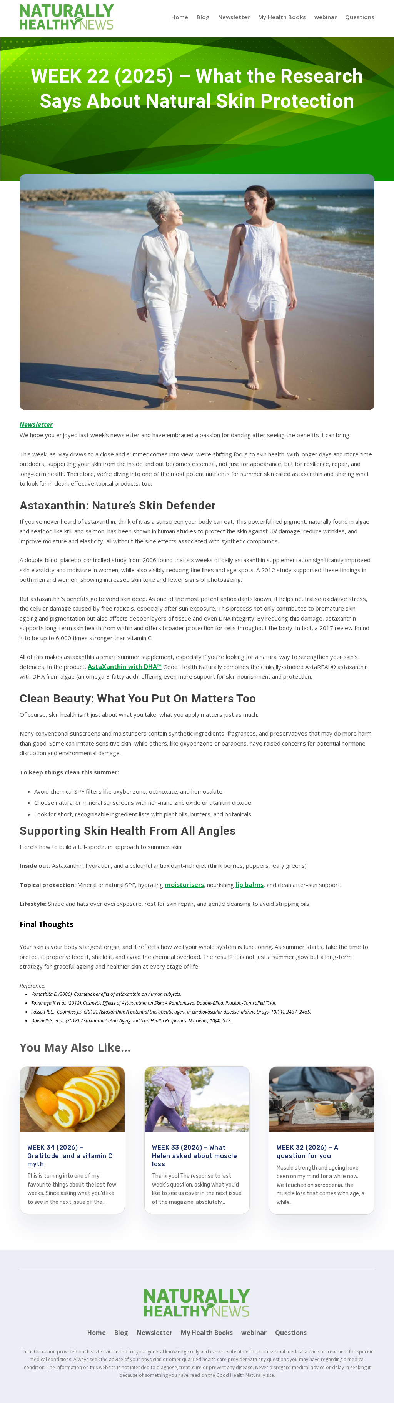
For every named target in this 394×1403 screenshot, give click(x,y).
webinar (325, 17)
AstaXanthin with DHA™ (125, 666)
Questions (359, 17)
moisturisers (184, 884)
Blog (203, 17)
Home (179, 17)
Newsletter (234, 17)
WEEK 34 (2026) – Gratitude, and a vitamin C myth (69, 1156)
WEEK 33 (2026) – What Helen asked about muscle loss (194, 1156)
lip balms (249, 884)
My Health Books (282, 17)
